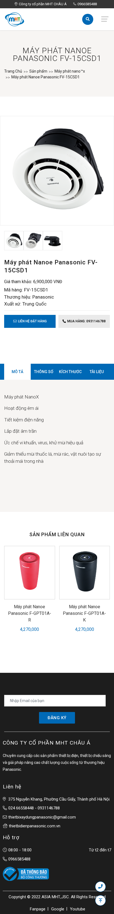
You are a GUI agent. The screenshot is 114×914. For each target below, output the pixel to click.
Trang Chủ (13, 71)
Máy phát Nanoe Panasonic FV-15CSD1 (45, 77)
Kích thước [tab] (70, 372)
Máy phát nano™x (70, 71)
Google (57, 909)
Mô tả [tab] (17, 372)
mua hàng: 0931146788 (86, 321)
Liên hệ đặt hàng (32, 321)
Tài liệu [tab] (97, 372)
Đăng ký (57, 717)
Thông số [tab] (43, 372)
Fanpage (37, 909)
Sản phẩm (38, 71)
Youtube (77, 909)
